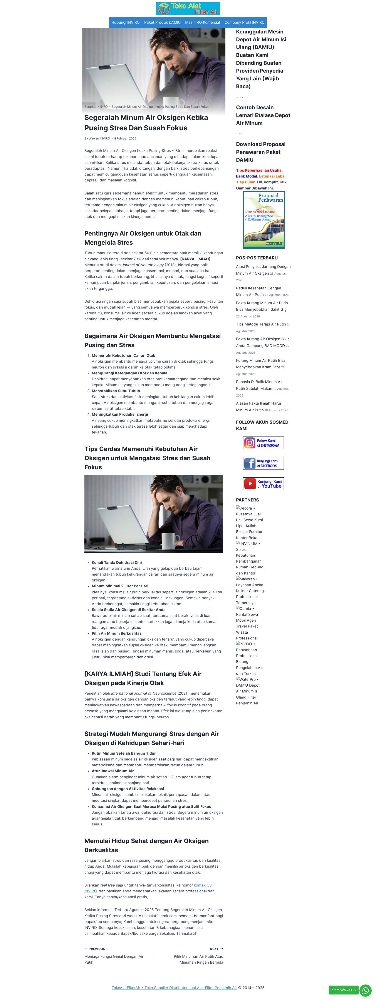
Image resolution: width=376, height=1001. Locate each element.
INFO (104, 106)
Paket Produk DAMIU (162, 22)
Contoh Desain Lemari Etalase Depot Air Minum (263, 115)
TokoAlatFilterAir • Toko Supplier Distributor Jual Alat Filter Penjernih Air (174, 988)
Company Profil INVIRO (245, 22)
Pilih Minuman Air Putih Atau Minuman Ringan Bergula (198, 955)
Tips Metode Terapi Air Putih (261, 324)
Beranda (90, 106)
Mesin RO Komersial (202, 22)
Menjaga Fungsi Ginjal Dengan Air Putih (113, 955)
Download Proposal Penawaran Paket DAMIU (261, 152)
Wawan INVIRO (99, 138)
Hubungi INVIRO (125, 22)
